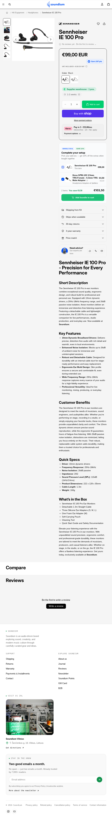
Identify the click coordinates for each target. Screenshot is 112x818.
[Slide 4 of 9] (6, 46)
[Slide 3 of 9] (6, 38)
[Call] (95, 250)
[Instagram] (8, 811)
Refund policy (46, 805)
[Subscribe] (99, 779)
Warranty (10, 668)
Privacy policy (32, 805)
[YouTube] (14, 811)
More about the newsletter (22, 791)
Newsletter (63, 673)
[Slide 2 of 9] (6, 30)
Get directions (13, 748)
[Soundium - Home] (7, 13)
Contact (9, 678)
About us (62, 659)
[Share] (104, 23)
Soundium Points (66, 678)
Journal (61, 664)
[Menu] (3, 4)
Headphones (33, 13)
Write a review (56, 606)
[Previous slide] (16, 39)
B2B (60, 688)
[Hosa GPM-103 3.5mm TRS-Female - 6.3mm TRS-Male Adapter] (87, 180)
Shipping (10, 659)
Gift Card (62, 683)
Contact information (98, 805)
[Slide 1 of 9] (6, 22)
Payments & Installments (18, 673)
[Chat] (89, 250)
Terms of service (80, 805)
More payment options (83, 120)
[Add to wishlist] (98, 23)
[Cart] (108, 4)
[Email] (101, 250)
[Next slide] (51, 39)
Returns (9, 664)
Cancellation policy (62, 805)
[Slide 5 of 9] (6, 54)
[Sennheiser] (69, 23)
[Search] (9, 4)
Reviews (62, 668)
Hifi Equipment (18, 13)
